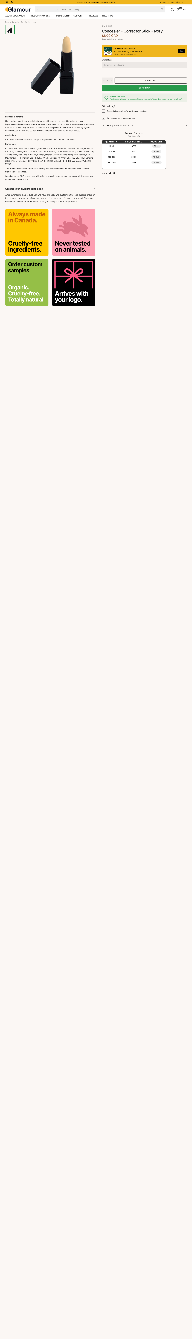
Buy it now (144, 88)
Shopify (179, 99)
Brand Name (107, 60)
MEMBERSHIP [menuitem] (62, 15)
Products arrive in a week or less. (121, 118)
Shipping (105, 39)
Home (7, 22)
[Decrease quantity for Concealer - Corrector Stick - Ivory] (104, 81)
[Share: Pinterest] (110, 173)
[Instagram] (7, 2)
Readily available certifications (120, 125)
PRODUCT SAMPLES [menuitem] (40, 15)
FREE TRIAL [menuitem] (107, 15)
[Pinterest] (11, 2)
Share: (104, 173)
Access (79, 2)
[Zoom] (90, 29)
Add (181, 51)
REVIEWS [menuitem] (93, 15)
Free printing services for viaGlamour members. (127, 111)
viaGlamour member (38, 198)
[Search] (162, 9)
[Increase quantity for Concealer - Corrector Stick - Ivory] (111, 81)
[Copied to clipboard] (114, 173)
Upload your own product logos (24, 188)
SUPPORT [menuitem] (78, 15)
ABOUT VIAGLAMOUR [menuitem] (15, 15)
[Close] (184, 96)
